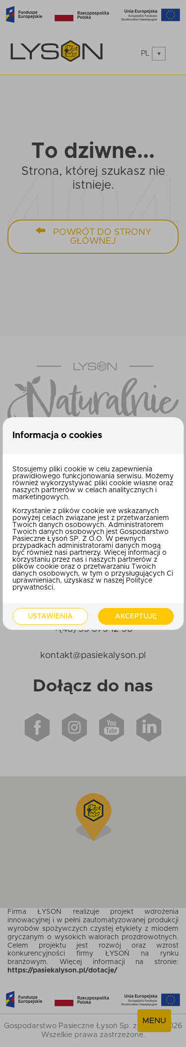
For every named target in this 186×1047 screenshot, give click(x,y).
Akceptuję (136, 616)
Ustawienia (50, 616)
